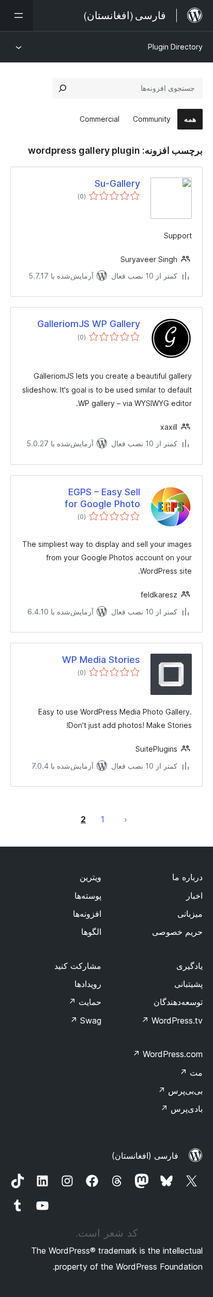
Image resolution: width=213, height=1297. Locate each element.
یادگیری (189, 966)
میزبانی (190, 914)
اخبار (194, 895)
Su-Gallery (117, 183)
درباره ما (187, 877)
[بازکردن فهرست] (16, 15)
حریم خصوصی (177, 932)
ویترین (90, 877)
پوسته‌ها (87, 895)
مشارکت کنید (77, 966)
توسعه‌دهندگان (178, 1002)
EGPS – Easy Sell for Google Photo (102, 498)
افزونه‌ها (87, 914)
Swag (85, 1020)
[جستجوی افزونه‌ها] (62, 88)
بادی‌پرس (181, 1109)
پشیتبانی (188, 984)
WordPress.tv (172, 1020)
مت (191, 1072)
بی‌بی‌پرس (180, 1090)
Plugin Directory (175, 46)
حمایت (84, 1002)
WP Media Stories (101, 659)
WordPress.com (167, 1054)
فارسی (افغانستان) (145, 1155)
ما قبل (125, 819)
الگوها (91, 932)
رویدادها (87, 984)
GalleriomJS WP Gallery (88, 323)
